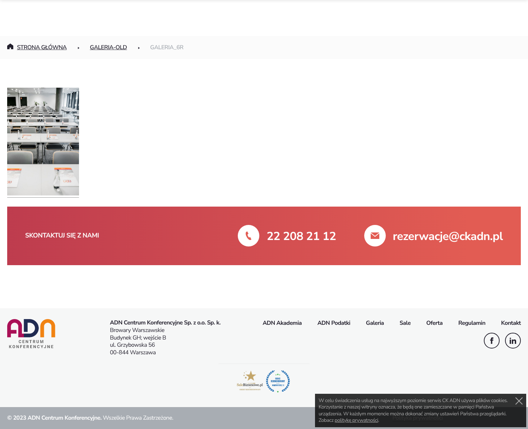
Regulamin (471, 323)
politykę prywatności (356, 420)
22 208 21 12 (301, 236)
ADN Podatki (334, 323)
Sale (405, 323)
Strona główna (41, 47)
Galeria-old (108, 47)
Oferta (434, 323)
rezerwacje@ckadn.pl (448, 236)
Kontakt (511, 323)
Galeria (375, 323)
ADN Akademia (282, 323)
